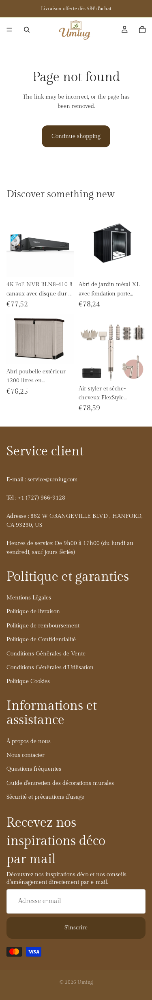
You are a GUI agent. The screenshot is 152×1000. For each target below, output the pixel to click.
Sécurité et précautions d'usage (45, 797)
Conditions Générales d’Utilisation (50, 667)
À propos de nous (28, 741)
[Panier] (142, 30)
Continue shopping (76, 136)
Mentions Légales (28, 598)
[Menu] (9, 29)
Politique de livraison (33, 611)
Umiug (85, 982)
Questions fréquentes (33, 769)
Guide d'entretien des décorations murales (60, 783)
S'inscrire (76, 927)
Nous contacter (25, 755)
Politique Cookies (28, 681)
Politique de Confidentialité (41, 639)
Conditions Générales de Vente (46, 653)
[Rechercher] (27, 30)
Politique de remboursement (42, 625)
